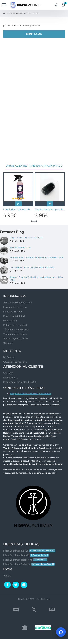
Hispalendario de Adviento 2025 (26, 238)
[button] (32, 221)
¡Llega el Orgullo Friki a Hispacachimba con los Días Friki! (36, 278)
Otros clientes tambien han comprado (34, 166)
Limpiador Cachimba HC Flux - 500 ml (18, 209)
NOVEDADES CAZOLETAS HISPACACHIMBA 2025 (36, 257)
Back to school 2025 (20, 247)
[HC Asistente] (61, 632)
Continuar (34, 34)
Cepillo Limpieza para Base (50, 209)
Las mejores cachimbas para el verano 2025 (32, 267)
